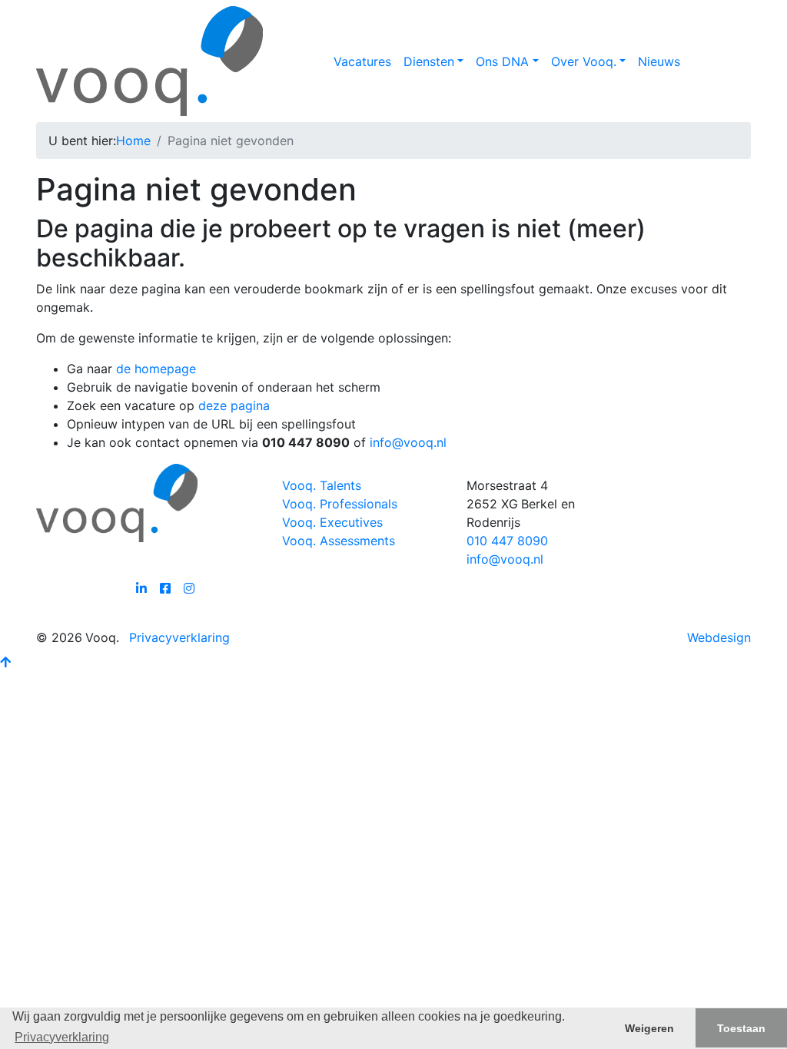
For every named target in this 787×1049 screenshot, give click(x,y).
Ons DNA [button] (502, 61)
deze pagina (234, 405)
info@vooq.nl (408, 442)
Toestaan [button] (741, 1028)
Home (133, 140)
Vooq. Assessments (338, 540)
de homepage (156, 368)
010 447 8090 (507, 540)
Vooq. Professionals (339, 503)
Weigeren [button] (649, 1028)
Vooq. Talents (321, 485)
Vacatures (362, 61)
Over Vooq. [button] (583, 61)
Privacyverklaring (179, 637)
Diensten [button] (428, 61)
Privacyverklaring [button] (62, 1037)
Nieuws (659, 61)
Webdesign (719, 637)
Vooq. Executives (332, 522)
